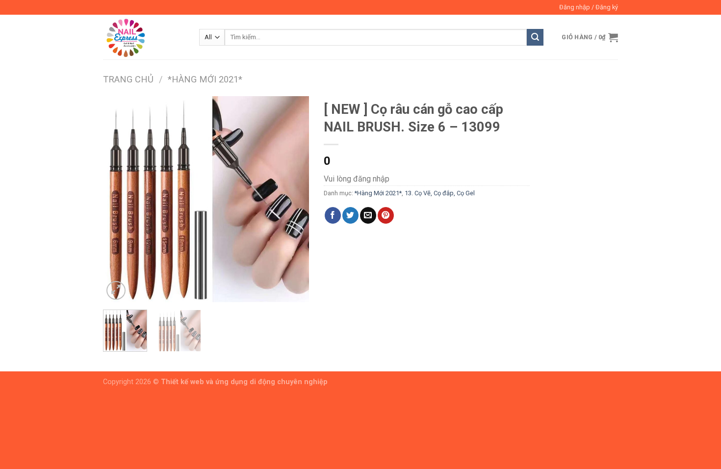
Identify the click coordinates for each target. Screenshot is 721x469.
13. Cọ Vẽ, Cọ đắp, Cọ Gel (440, 193)
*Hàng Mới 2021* (205, 79)
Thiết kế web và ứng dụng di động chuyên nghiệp (244, 382)
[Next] (292, 199)
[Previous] (120, 199)
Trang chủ (128, 79)
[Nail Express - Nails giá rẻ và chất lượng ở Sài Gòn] (143, 37)
